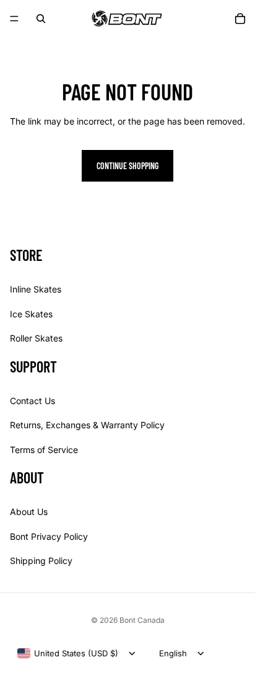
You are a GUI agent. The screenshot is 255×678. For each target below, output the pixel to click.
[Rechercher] (40, 18)
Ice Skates (31, 314)
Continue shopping (127, 166)
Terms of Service (44, 449)
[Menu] (14, 18)
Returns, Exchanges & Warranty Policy (87, 425)
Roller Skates (36, 338)
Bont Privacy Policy (49, 536)
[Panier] (240, 18)
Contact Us (32, 400)
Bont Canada (142, 620)
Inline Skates (35, 289)
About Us (29, 511)
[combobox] (67, 653)
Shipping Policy (41, 560)
